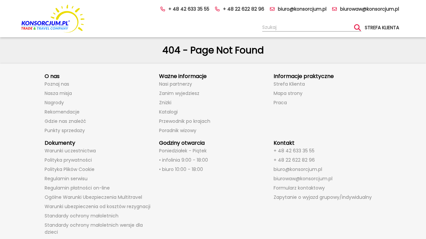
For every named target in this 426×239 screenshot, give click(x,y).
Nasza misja (58, 93)
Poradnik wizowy (177, 130)
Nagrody (54, 102)
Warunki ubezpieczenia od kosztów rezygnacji (97, 206)
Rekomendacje (62, 112)
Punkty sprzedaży (65, 130)
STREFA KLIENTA (382, 27)
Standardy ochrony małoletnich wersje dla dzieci (94, 228)
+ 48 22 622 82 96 (243, 9)
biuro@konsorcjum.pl (302, 9)
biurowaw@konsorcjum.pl (369, 9)
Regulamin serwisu (66, 178)
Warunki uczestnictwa (70, 150)
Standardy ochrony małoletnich (81, 215)
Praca (280, 102)
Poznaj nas (57, 84)
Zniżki (165, 102)
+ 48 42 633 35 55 (188, 9)
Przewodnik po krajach (184, 121)
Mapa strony (288, 93)
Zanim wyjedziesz (179, 93)
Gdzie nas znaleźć (65, 121)
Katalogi (168, 112)
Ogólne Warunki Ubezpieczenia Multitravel (93, 197)
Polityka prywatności (68, 160)
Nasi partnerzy (175, 84)
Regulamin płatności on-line (77, 188)
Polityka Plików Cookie (70, 169)
